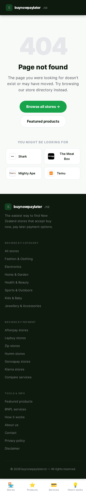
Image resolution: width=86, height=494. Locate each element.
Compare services (18, 377)
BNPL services (15, 409)
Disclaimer (12, 448)
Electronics (13, 267)
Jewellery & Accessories (23, 306)
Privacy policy (15, 440)
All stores (12, 251)
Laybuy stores (15, 338)
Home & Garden (16, 274)
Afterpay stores (16, 330)
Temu (61, 173)
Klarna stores (14, 369)
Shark (22, 156)
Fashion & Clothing (19, 259)
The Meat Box (67, 156)
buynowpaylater (28, 7)
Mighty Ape (26, 173)
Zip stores (12, 346)
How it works (15, 417)
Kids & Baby (13, 298)
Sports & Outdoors (18, 290)
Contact (10, 433)
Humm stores (15, 353)
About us (11, 425)
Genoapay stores (17, 361)
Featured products (43, 121)
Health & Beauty (17, 282)
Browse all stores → (43, 106)
